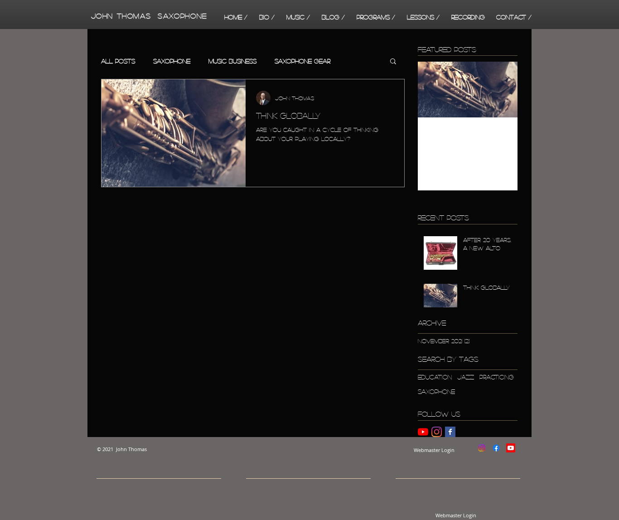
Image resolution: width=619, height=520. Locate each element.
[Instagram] (436, 432)
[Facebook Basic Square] (450, 432)
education (435, 377)
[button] (298, 16)
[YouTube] (423, 432)
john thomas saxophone (147, 15)
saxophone (436, 391)
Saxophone (171, 61)
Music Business (232, 61)
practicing (496, 377)
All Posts (118, 61)
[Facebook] (496, 447)
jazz (465, 377)
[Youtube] (510, 447)
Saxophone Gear (302, 61)
